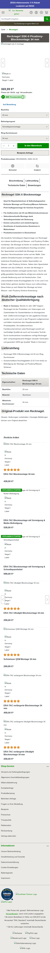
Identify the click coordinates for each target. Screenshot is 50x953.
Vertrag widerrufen (8, 836)
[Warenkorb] (46, 12)
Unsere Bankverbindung (11, 851)
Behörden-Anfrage (8, 799)
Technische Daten (16, 185)
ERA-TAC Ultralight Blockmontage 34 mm (24, 613)
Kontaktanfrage (7, 788)
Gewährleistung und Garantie (13, 857)
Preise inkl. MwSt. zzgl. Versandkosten (16, 92)
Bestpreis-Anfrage (25, 153)
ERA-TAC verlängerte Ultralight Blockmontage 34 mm (19, 753)
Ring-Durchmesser (9, 133)
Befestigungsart (8, 121)
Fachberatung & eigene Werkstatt (26, 24)
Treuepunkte (13, 97)
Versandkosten (12, 914)
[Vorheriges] (3, 63)
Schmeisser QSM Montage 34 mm (20, 659)
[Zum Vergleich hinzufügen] (37, 166)
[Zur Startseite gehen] (16, 12)
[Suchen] (47, 19)
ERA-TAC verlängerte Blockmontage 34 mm (23, 706)
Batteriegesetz (7, 873)
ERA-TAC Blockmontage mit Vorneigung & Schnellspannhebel (24, 568)
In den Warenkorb (33, 146)
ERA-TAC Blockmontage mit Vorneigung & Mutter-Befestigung (24, 521)
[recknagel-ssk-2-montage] (25, 62)
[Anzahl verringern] (3, 145)
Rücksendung (6, 831)
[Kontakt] (31, 12)
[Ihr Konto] (36, 12)
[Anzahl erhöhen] (13, 145)
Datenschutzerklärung (10, 862)
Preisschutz (5, 815)
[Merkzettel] (41, 12)
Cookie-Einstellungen (9, 867)
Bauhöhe (5, 110)
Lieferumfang (32, 181)
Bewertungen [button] (34, 185)
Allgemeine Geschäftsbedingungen (15, 777)
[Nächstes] (47, 63)
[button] (16, 181)
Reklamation (6, 825)
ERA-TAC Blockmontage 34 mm (19, 474)
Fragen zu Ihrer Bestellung (12, 804)
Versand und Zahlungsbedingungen (15, 772)
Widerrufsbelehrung (9, 783)
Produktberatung (8, 793)
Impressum (5, 878)
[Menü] (4, 12)
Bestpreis (5, 809)
